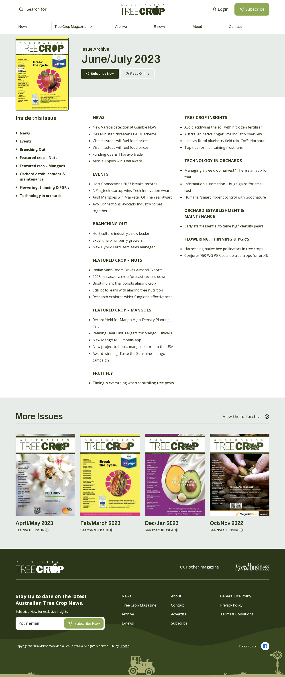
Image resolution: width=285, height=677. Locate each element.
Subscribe (179, 623)
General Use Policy (235, 596)
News (23, 26)
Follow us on (248, 646)
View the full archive (242, 416)
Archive (121, 26)
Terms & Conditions (236, 614)
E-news (160, 26)
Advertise (179, 614)
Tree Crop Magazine (139, 605)
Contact (235, 26)
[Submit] (21, 9)
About (197, 26)
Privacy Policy (231, 605)
